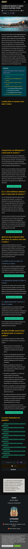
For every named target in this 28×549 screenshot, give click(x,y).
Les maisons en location (13, 90)
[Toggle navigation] (24, 2)
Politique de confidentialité (14, 503)
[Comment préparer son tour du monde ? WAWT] (14, 511)
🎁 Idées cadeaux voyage (14, 528)
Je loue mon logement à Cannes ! (14, 412)
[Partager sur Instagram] (10, 13)
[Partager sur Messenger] (13, 13)
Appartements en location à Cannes (14, 318)
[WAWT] (4, 2)
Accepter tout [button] (17, 545)
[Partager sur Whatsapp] (8, 13)
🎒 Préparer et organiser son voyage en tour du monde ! (14, 525)
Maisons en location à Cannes (14, 231)
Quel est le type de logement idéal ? (13, 86)
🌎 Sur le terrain (14, 521)
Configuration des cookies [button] (8, 545)
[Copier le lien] (3, 97)
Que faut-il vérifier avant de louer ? (13, 94)
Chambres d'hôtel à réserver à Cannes (14, 275)
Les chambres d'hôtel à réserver (15, 88)
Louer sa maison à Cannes (14, 186)
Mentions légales (14, 500)
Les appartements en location (15, 92)
